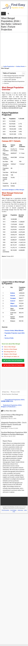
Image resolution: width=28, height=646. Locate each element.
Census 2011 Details (10, 79)
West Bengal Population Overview (14, 75)
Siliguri (12, 303)
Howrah (12, 295)
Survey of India (9, 338)
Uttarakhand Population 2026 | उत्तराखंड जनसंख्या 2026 (13, 400)
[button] (22, 73)
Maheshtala (13, 306)
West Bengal (15, 394)
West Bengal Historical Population (14, 81)
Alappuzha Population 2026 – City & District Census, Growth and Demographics (13, 424)
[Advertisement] (14, 47)
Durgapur (13, 298)
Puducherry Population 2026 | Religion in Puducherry (11, 406)
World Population (5, 510)
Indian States (20, 66)
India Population (8, 66)
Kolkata (12, 293)
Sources (6, 83)
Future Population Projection (12, 77)
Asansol (12, 301)
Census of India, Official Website (14, 330)
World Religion (13, 510)
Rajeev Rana (6, 391)
